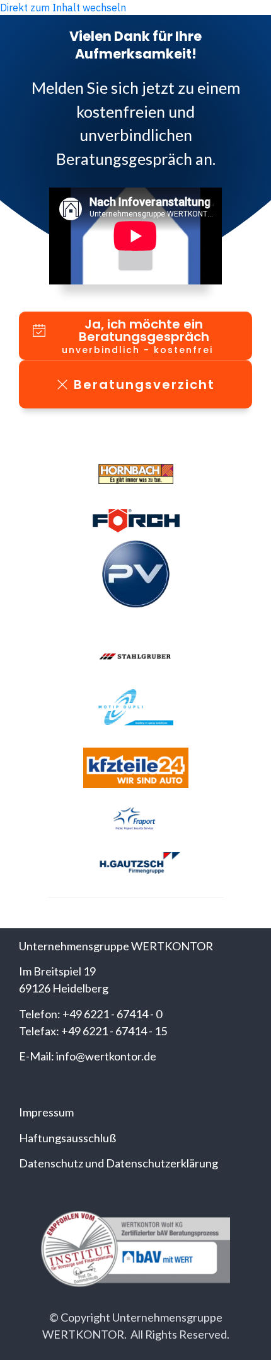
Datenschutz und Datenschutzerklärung (118, 1163)
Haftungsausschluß (67, 1138)
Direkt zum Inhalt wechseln (63, 7)
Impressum (46, 1112)
